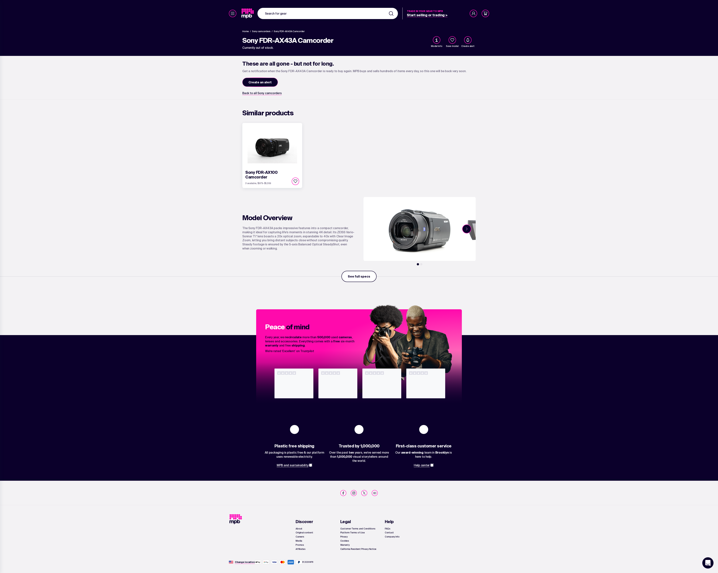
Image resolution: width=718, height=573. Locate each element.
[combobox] (327, 13)
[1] (418, 264)
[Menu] (232, 13)
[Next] (466, 228)
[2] (421, 264)
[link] (248, 13)
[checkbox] (452, 40)
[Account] (473, 13)
